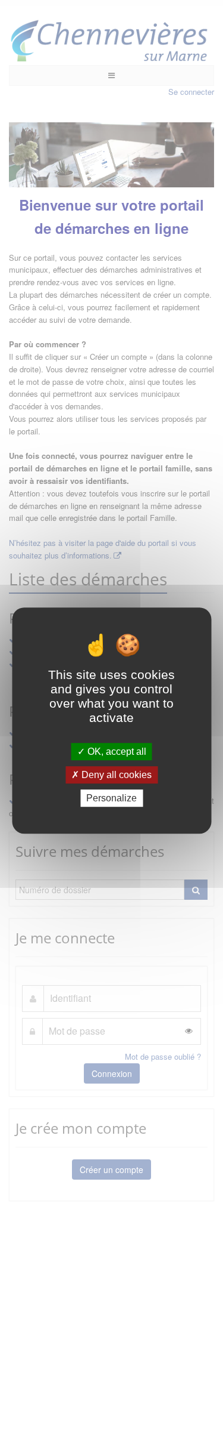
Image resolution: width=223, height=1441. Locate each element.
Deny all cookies (115, 775)
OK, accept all (115, 751)
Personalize (111, 798)
